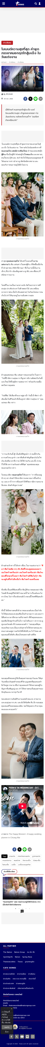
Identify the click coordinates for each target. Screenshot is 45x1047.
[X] (17, 1036)
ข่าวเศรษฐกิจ (20, 983)
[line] (35, 99)
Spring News (27, 957)
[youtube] (22, 1036)
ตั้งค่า (7, 1032)
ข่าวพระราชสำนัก (9, 974)
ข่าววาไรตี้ (32, 979)
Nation (17, 957)
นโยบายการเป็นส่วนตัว (26, 988)
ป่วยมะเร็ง (36, 860)
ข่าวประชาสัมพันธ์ (9, 988)
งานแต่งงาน (6, 860)
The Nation (7, 952)
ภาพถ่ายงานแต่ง (24, 856)
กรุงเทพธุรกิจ (8, 957)
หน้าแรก (4, 62)
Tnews (20, 961)
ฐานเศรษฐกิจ (29, 961)
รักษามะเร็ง (27, 860)
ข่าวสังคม (12, 62)
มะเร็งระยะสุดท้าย (24, 864)
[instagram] (32, 1036)
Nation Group (19, 952)
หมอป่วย (17, 860)
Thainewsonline (9, 961)
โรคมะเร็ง (5, 864)
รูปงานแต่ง (36, 856)
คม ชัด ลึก (31, 952)
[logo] (18, 4)
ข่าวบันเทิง (6, 979)
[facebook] (25, 99)
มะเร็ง (14, 864)
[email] (41, 99)
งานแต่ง (12, 856)
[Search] (36, 3)
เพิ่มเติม (8, 1022)
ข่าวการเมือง (21, 974)
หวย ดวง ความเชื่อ (19, 979)
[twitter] (30, 99)
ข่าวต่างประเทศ (8, 983)
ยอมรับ (6, 1027)
